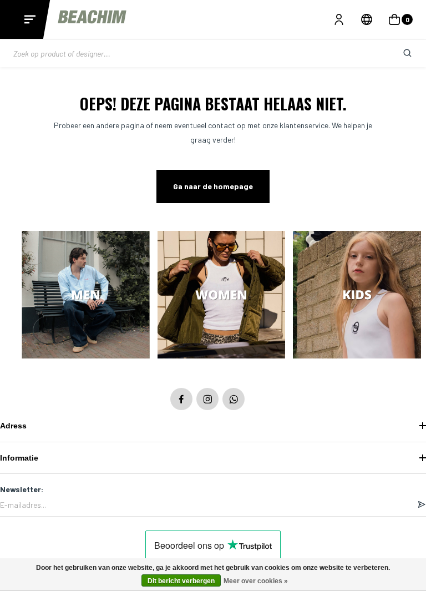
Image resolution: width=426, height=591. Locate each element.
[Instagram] (207, 399)
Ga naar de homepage (213, 186)
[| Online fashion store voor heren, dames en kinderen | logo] (93, 19)
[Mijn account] (338, 19)
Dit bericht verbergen (181, 581)
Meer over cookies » (256, 581)
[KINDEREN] (357, 296)
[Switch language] (366, 19)
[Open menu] (30, 19)
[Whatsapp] (233, 399)
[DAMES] (222, 296)
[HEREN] (86, 296)
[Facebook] (181, 399)
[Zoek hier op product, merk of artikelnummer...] (399, 53)
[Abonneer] (421, 505)
